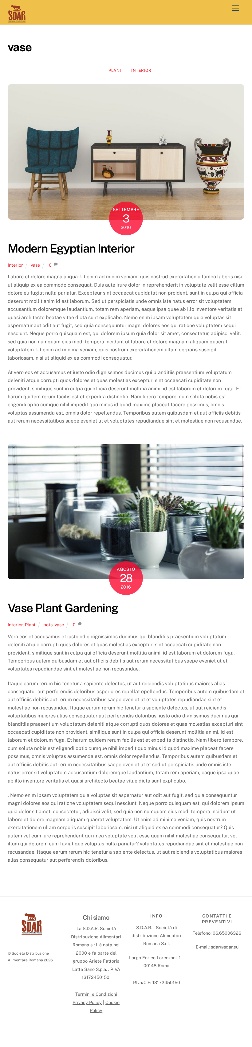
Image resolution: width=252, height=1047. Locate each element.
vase (35, 265)
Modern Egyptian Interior (71, 248)
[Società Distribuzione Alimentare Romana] (17, 20)
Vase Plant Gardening (63, 608)
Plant (115, 70)
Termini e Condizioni (96, 994)
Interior (141, 70)
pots (48, 624)
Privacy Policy (87, 1002)
